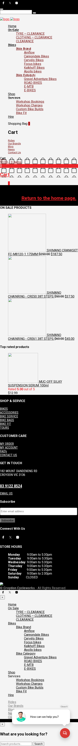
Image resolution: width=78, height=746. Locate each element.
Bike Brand (23, 49)
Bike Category (26, 75)
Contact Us (14, 152)
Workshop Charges (29, 105)
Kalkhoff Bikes (34, 68)
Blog (10, 146)
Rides (11, 140)
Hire (11, 117)
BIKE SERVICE (9, 416)
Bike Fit (21, 113)
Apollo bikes (33, 71)
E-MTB (29, 86)
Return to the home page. (48, 198)
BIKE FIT (5, 424)
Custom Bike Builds (29, 109)
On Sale (13, 30)
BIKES (4, 409)
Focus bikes (32, 64)
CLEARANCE (25, 41)
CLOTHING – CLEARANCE (34, 37)
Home (12, 26)
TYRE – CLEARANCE (30, 34)
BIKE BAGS (7, 420)
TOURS (4, 428)
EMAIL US (6, 493)
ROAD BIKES (33, 83)
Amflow (29, 52)
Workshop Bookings (30, 101)
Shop (11, 94)
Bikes (12, 45)
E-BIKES (30, 90)
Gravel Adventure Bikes (40, 79)
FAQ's (3, 451)
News (11, 149)
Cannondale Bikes (36, 56)
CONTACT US (8, 455)
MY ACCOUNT (9, 447)
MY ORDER (7, 444)
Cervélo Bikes (34, 60)
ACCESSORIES (9, 413)
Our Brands (14, 143)
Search (38, 743)
